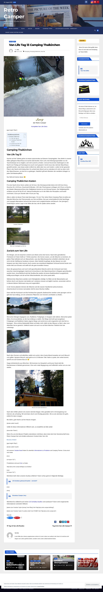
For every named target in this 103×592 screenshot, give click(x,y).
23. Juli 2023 (35, 567)
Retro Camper (13, 28)
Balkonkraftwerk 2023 (37, 564)
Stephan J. (20, 567)
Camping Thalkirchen (14, 136)
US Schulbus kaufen (35, 501)
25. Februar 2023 (60, 565)
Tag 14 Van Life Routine (16, 526)
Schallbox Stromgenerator (61, 562)
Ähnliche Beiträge (15, 145)
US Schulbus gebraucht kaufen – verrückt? (24, 480)
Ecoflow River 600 (86, 161)
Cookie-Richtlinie (40, 586)
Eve (18, 49)
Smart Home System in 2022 (14, 32)
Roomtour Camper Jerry (19, 495)
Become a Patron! (11, 439)
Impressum (88, 588)
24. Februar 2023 (84, 565)
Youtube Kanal (18, 450)
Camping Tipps (47, 28)
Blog (23, 28)
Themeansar (30, 588)
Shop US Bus (74, 588)
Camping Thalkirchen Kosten (16, 140)
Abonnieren (84, 123)
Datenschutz (81, 588)
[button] (95, 30)
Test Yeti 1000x (85, 70)
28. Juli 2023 (11, 567)
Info (14, 41)
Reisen (37, 28)
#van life (43, 51)
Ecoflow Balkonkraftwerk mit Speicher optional (15, 565)
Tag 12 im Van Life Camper (61, 526)
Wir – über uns (95, 588)
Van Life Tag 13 (15, 138)
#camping (27, 51)
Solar (30, 28)
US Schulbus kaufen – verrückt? (66, 28)
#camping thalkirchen (35, 51)
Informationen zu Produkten (42, 450)
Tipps (56, 558)
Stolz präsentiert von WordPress (11, 588)
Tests (8, 560)
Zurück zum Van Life (16, 143)
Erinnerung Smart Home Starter (85, 562)
